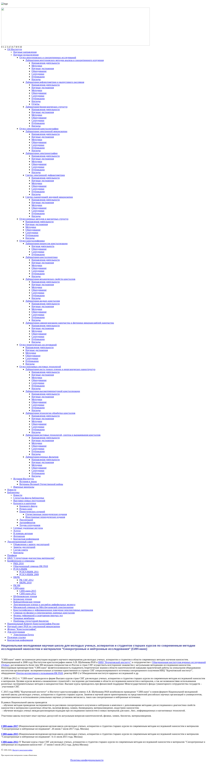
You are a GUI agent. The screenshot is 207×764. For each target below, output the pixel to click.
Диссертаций (26, 519)
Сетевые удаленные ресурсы (28, 528)
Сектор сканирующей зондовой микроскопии (49, 197)
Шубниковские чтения (25, 596)
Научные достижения (43, 68)
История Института (23, 478)
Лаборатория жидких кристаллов (42, 301)
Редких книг (25, 509)
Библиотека (13, 492)
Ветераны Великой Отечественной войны (41, 484)
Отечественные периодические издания (46, 514)
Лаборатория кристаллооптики (41, 257)
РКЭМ (16, 585)
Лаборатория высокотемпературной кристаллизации (52, 391)
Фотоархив (19, 536)
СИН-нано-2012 (27, 593)
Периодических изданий (32, 511)
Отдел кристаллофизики (32, 240)
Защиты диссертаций (24, 547)
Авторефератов (27, 522)
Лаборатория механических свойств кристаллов (50, 279)
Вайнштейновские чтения (26, 602)
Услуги (17, 530)
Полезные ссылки (16, 637)
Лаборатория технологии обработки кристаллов (50, 413)
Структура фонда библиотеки (28, 498)
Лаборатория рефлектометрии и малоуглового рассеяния (54, 82)
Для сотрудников (16, 632)
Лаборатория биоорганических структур (46, 106)
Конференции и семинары (21, 560)
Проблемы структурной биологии (31, 621)
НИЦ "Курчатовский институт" (114, 662)
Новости (11, 489)
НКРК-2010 (25, 582)
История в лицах (28, 481)
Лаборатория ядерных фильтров (41, 457)
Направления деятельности (46, 63)
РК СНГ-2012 (26, 580)
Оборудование (39, 71)
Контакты (18, 552)
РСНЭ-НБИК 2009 (29, 574)
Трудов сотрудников (29, 525)
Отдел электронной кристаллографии (38, 128)
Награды (36, 79)
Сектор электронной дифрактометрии (45, 175)
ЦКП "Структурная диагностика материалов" (31, 558)
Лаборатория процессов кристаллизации (46, 243)
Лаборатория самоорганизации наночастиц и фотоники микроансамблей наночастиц (69, 323)
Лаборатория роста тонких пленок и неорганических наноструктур (60, 369)
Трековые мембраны (23, 618)
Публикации (38, 76)
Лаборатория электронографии (41, 153)
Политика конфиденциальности (87, 760)
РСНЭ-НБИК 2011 (29, 571)
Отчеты (35, 104)
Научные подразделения (25, 54)
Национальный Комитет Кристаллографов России (33, 623)
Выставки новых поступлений (29, 500)
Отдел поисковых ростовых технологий (40, 366)
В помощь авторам (23, 533)
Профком (12, 555)
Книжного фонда (28, 506)
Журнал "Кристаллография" (21, 629)
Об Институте (14, 49)
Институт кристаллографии (22, 750)
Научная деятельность (43, 246)
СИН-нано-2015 (27, 591)
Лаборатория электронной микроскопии (46, 131)
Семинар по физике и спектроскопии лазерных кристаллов (44, 612)
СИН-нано (18, 588)
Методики (37, 65)
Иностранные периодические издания (45, 517)
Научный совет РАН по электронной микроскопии (33, 626)
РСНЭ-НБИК (20, 569)
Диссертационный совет (20, 541)
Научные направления (25, 52)
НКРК (16, 577)
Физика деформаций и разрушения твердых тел (38, 615)
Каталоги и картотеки (24, 503)
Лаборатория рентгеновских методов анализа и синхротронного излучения (64, 60)
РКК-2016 (18, 563)
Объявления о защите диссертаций (31, 544)
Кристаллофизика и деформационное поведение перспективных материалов (53, 610)
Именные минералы (23, 487)
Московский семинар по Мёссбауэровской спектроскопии (43, 607)
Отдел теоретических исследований (38, 344)
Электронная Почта (23, 634)
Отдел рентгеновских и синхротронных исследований (47, 57)
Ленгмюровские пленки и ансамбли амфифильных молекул (44, 604)
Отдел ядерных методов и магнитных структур (43, 219)
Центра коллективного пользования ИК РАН (39, 673)
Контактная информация (26, 539)
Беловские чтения (22, 599)
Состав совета (20, 550)
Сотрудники (38, 74)
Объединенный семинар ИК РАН (30, 566)
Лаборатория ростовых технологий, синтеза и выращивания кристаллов (62, 435)
